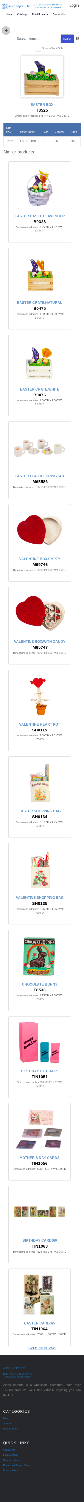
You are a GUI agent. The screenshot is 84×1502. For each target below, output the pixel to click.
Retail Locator (40, 14)
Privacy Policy (10, 1470)
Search (67, 38)
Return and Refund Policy (16, 1465)
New (5, 1418)
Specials (7, 1423)
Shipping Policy (11, 1460)
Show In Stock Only (52, 48)
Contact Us (59, 14)
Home (9, 14)
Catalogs (22, 14)
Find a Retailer (10, 1455)
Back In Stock (10, 1428)
